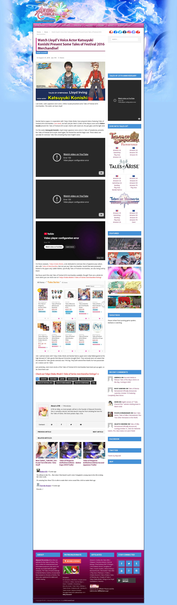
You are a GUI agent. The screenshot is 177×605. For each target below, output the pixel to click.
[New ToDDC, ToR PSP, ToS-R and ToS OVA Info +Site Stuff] (47, 457)
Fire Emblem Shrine (97, 566)
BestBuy (117, 185)
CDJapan (92, 562)
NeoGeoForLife (94, 571)
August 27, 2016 (44, 58)
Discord (89, 25)
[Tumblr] (136, 564)
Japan (62, 379)
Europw (44, 379)
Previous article (44, 432)
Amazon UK (134, 150)
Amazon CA (117, 157)
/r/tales (107, 573)
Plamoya (100, 573)
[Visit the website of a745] (51, 424)
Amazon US (117, 150)
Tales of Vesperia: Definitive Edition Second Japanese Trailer (93, 463)
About (111, 25)
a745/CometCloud (69, 600)
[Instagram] (136, 571)
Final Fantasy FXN (100, 564)
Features (66, 25)
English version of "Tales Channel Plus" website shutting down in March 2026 (127, 404)
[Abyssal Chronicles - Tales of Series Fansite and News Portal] (94, 587)
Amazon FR (133, 185)
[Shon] (110, 404)
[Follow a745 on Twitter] (71, 424)
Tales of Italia (105, 575)
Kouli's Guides (99, 569)
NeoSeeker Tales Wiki (107, 571)
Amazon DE (134, 152)
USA (93, 383)
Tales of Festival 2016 (44, 383)
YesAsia (100, 581)
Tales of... (53, 25)
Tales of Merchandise (50, 266)
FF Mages (110, 564)
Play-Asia (117, 155)
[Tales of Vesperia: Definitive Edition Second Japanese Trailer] (94, 457)
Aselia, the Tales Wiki (102, 560)
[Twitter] (129, 564)
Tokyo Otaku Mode (56, 264)
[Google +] (129, 571)
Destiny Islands (101, 562)
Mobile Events (124, 25)
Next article (98, 432)
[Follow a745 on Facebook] (61, 424)
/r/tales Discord (94, 575)
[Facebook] (122, 564)
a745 (55, 58)
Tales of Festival (86, 379)
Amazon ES (133, 155)
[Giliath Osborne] (110, 427)
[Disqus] (70, 493)
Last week (57, 123)
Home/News (40, 25)
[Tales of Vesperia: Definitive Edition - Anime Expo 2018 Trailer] (71, 457)
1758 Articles (66, 406)
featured (53, 379)
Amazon (92, 560)
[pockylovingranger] (110, 416)
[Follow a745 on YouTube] (80, 424)
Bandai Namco (117, 190)
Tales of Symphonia (82, 383)
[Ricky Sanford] (110, 391)
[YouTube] (122, 571)
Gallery (78, 25)
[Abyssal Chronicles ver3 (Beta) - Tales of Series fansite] (88, 11)
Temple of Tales (105, 577)
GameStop (117, 152)
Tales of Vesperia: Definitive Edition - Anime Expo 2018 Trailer (70, 463)
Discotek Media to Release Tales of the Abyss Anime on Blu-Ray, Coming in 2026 (126, 380)
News (62, 58)
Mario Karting (109, 569)
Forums (100, 25)
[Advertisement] (73, 113)
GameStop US (117, 183)
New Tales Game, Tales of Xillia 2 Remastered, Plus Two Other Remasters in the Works (127, 415)
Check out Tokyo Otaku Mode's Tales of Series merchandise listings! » (67, 374)
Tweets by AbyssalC (114, 456)
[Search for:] (124, 39)
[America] (110, 380)
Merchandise (72, 379)
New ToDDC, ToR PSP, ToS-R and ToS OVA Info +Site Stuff (46, 463)
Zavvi (133, 222)
